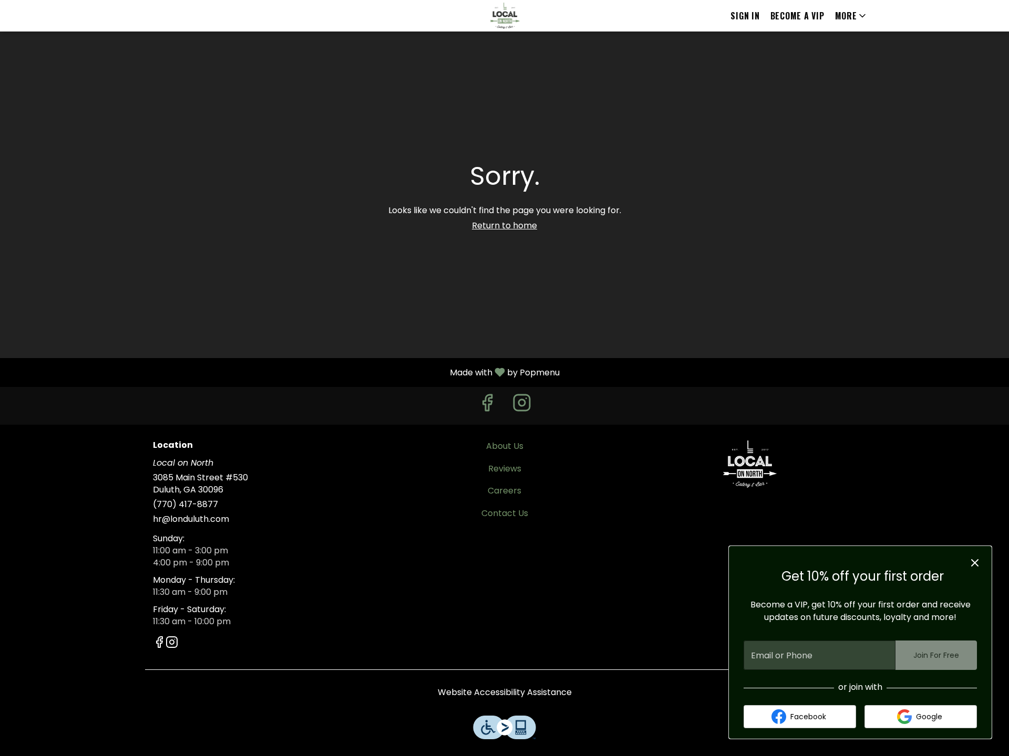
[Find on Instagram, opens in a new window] (521, 405)
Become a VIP (797, 15)
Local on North (749, 464)
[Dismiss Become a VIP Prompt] (974, 562)
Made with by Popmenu (284, 372)
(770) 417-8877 (185, 504)
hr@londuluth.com (191, 519)
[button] (851, 15)
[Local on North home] (504, 16)
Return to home (504, 225)
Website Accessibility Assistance (505, 692)
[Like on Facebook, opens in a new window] (487, 405)
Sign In (744, 15)
